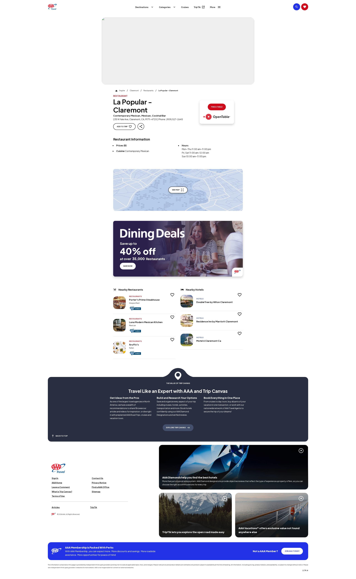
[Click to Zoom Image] (178, 51)
